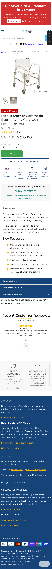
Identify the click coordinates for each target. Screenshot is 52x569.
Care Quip (19, 124)
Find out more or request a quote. (18, 443)
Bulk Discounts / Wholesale (24, 559)
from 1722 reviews (26, 320)
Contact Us (5, 559)
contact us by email (36, 469)
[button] (7, 132)
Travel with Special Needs (13, 520)
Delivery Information (9, 554)
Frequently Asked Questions (12, 551)
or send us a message (34, 44)
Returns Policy (7, 556)
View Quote (49, 38)
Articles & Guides (27, 554)
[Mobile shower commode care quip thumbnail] (5, 100)
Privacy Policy (39, 556)
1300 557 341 (17, 469)
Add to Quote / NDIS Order (24, 161)
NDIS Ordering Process (12, 448)
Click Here (14, 21)
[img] (26, 318)
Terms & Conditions (23, 556)
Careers (27, 561)
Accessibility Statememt (11, 561)
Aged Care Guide (9, 525)
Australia (10, 538)
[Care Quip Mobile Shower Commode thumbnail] (14, 100)
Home (4, 52)
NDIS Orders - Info (34, 551)
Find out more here (11, 509)
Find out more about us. (13, 417)
